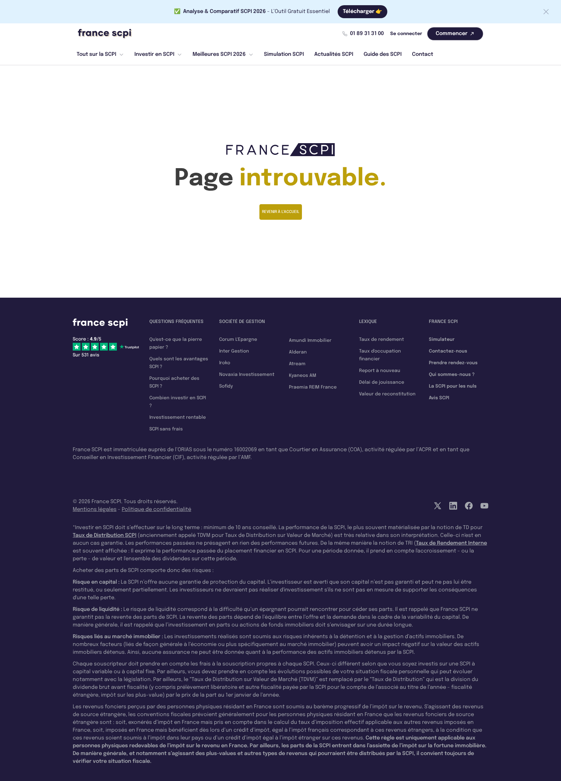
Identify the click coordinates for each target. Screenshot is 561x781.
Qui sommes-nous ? (452, 374)
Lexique (368, 321)
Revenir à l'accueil (280, 212)
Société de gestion (242, 321)
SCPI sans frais (166, 429)
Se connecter (406, 33)
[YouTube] (484, 506)
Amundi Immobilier (310, 340)
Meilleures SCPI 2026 (219, 54)
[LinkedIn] (453, 506)
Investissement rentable (177, 417)
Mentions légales (95, 509)
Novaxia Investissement (246, 374)
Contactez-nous (448, 351)
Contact (422, 54)
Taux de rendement (381, 339)
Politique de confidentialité (156, 509)
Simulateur (442, 339)
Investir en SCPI (154, 54)
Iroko (224, 363)
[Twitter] (438, 506)
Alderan (298, 352)
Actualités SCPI (333, 54)
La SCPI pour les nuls (453, 386)
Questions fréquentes (176, 321)
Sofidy (226, 386)
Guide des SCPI (383, 54)
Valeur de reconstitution (387, 394)
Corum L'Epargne (238, 339)
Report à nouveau (379, 370)
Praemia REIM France (313, 387)
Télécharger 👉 (362, 11)
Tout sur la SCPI (96, 54)
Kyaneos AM (302, 375)
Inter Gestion (234, 351)
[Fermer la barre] (546, 11)
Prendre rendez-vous (453, 363)
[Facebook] (469, 506)
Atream (297, 364)
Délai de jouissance (381, 382)
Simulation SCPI (284, 54)
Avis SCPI (439, 398)
